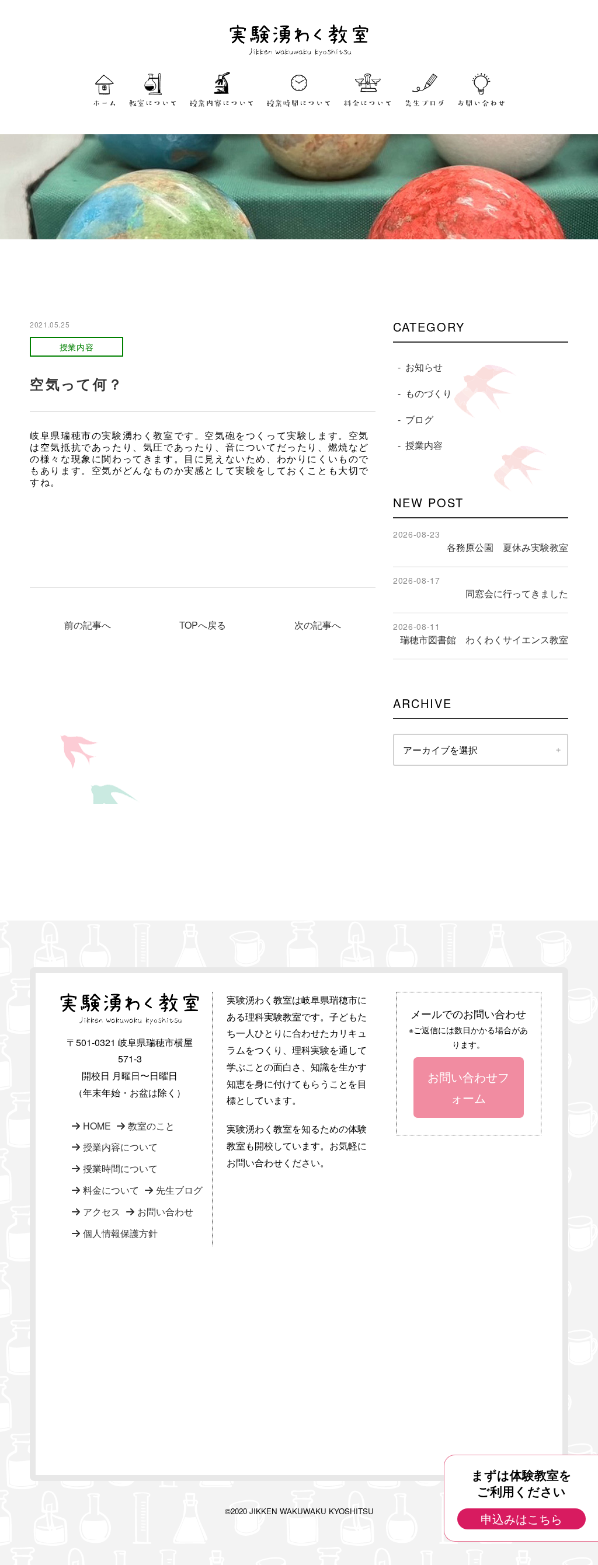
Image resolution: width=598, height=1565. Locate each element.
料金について (367, 103)
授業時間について (299, 103)
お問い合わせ (481, 103)
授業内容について (222, 103)
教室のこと (151, 1125)
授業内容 (424, 445)
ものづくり (428, 393)
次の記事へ (317, 625)
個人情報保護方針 (120, 1233)
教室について (153, 103)
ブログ (419, 419)
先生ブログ (424, 103)
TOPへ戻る (202, 625)
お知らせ (424, 367)
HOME (97, 1125)
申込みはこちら (521, 1518)
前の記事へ (87, 625)
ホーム (104, 103)
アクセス (101, 1211)
